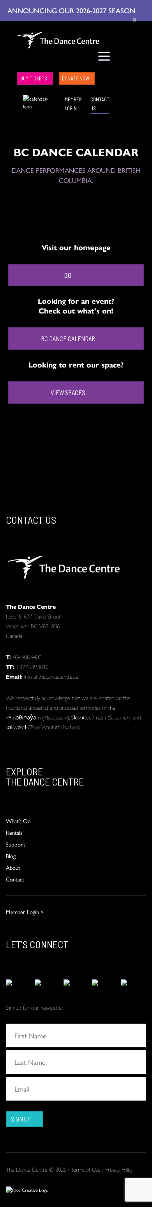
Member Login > (25, 911)
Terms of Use (86, 1169)
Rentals (14, 832)
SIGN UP (21, 1119)
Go (67, 275)
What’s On (18, 821)
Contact (15, 879)
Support (15, 844)
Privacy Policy (119, 1169)
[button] (17, 98)
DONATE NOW (75, 78)
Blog (11, 856)
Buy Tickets (33, 78)
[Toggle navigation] (104, 55)
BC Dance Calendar (68, 338)
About (13, 867)
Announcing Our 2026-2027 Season (72, 10)
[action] (18, 982)
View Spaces (68, 392)
